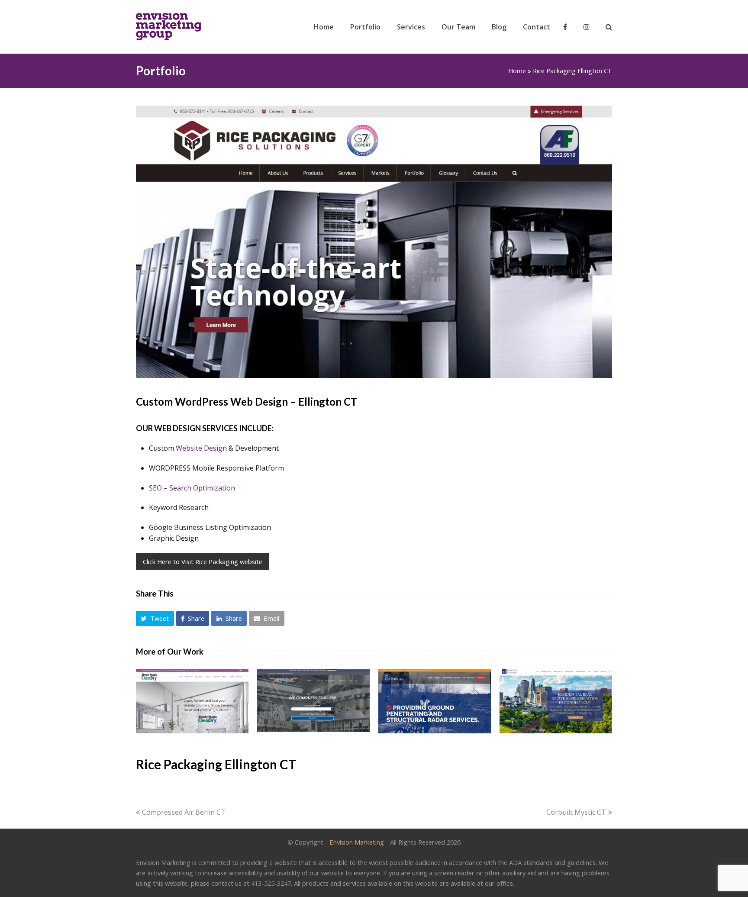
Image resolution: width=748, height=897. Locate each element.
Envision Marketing (356, 842)
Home (517, 71)
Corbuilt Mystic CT (576, 812)
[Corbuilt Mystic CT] (434, 701)
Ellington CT (328, 401)
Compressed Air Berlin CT (184, 812)
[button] (155, 618)
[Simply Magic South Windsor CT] (192, 701)
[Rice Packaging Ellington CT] (374, 375)
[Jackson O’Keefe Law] (556, 701)
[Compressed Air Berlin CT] (313, 701)
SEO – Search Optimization (192, 488)
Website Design (201, 448)
